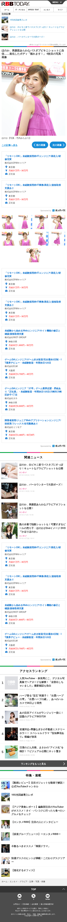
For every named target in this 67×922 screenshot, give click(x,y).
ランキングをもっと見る (33, 763)
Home (19, 899)
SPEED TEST (33, 9)
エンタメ (47, 9)
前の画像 (40, 145)
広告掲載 (25, 904)
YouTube (47, 899)
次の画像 (57, 145)
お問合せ (16, 904)
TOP (33, 889)
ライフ (60, 9)
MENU (55, 2)
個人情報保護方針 (47, 904)
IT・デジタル (20, 9)
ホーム (6, 9)
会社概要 (35, 904)
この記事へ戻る (10, 145)
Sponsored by (45, 210)
